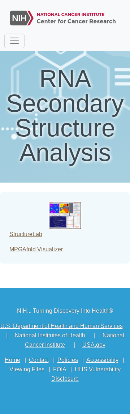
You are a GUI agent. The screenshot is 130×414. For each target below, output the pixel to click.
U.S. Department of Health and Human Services (61, 326)
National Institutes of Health (51, 335)
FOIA (59, 369)
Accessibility (102, 360)
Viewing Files (26, 369)
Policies (67, 360)
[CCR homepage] (62, 16)
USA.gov (93, 345)
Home (12, 360)
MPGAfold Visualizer (36, 249)
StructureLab (25, 234)
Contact (39, 360)
